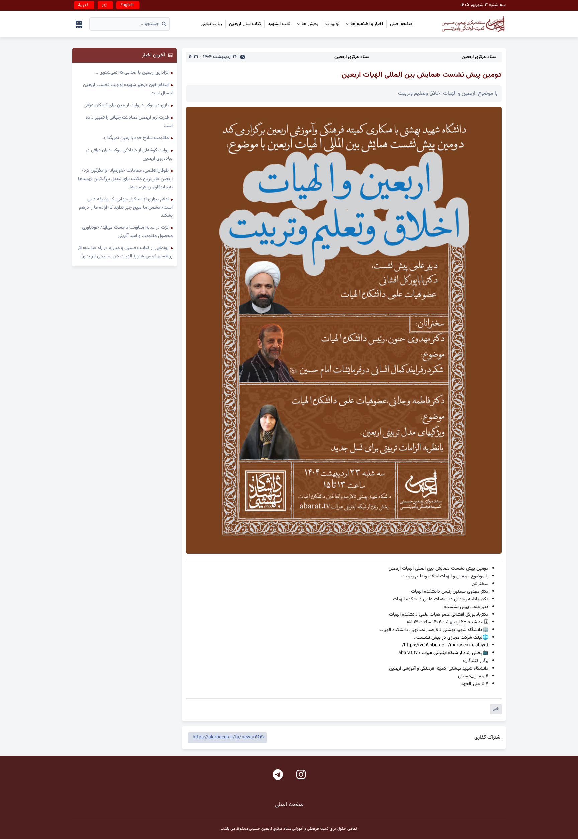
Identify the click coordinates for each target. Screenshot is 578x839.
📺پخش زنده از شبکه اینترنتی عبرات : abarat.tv (443, 653)
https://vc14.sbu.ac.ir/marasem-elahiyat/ (445, 645)
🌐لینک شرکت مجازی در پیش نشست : (451, 637)
